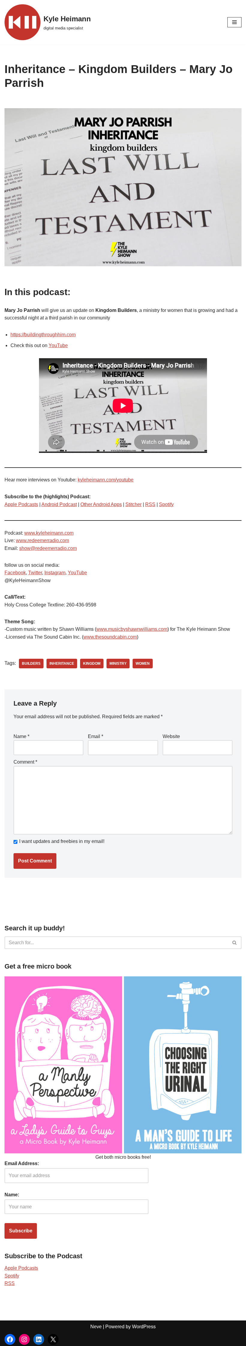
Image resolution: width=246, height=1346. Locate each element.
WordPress (144, 1326)
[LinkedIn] (38, 1339)
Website (171, 736)
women (143, 663)
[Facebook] (9, 1339)
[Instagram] (24, 1339)
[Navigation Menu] (234, 22)
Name (21, 736)
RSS (150, 504)
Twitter (35, 572)
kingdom (91, 663)
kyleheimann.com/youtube (106, 479)
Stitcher (133, 504)
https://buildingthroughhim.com (43, 334)
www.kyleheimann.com (49, 533)
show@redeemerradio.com (48, 548)
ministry (118, 663)
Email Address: (21, 1163)
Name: (11, 1194)
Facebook (15, 572)
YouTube (58, 345)
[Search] (235, 942)
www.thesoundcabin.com (110, 636)
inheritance (62, 663)
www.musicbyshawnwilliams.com (131, 629)
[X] (53, 1339)
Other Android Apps (101, 504)
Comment (25, 762)
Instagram (54, 572)
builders (31, 663)
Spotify (166, 504)
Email (95, 736)
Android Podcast (59, 504)
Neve (96, 1326)
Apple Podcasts (21, 504)
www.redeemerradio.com (42, 540)
